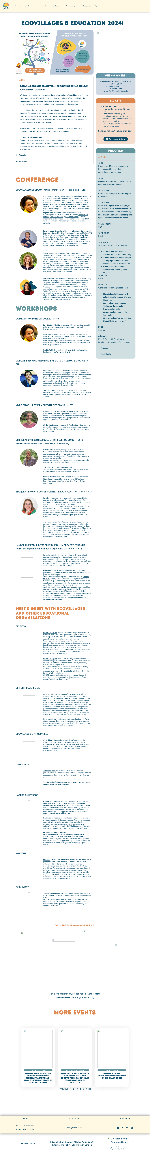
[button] (96, 6)
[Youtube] (127, 1128)
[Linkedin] (132, 1128)
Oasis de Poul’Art (71, 217)
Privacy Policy (56, 1142)
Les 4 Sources (80, 425)
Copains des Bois (71, 513)
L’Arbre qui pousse (50, 801)
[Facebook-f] (123, 1128)
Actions (56, 6)
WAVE (64, 395)
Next (88, 1088)
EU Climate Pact (62, 392)
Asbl (56, 536)
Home (17, 6)
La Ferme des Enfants (62, 352)
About (27, 6)
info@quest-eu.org (74, 1128)
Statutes (68, 1142)
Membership (70, 6)
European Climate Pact (55, 893)
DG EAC (77, 257)
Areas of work (41, 6)
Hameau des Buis (56, 217)
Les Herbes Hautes (64, 573)
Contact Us (87, 6)
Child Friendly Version (82, 1145)
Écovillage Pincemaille (53, 740)
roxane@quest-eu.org (83, 997)
